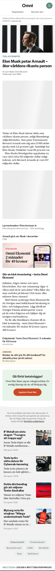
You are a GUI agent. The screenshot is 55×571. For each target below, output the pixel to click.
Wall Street (33, 553)
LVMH (30, 548)
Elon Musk (44, 548)
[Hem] (27, 5)
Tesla (19, 553)
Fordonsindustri (37, 542)
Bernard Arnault (14, 548)
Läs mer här (16, 21)
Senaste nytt (37, 12)
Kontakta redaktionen (34, 421)
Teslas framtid (11, 56)
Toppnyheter (18, 12)
